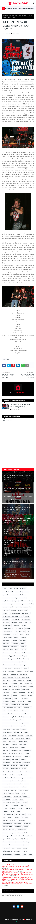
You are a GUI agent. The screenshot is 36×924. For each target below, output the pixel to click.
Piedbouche (27, 756)
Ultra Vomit (6, 842)
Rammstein (15, 771)
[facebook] (14, 906)
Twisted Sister (22, 836)
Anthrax (30, 601)
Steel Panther (14, 805)
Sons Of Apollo (6, 799)
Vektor (4, 845)
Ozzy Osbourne (13, 753)
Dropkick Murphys (26, 653)
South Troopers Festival (9, 802)
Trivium (20, 832)
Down (16, 649)
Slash (17, 793)
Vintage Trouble (13, 845)
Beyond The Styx (22, 610)
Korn (4, 710)
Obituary (23, 747)
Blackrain (26, 616)
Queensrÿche (6, 771)
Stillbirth (5, 808)
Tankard (29, 814)
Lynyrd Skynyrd (14, 720)
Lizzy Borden (14, 717)
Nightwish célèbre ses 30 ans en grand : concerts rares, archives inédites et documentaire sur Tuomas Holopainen (17, 874)
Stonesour (12, 808)
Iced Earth (14, 692)
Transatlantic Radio (21, 829)
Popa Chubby (6, 759)
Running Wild (22, 778)
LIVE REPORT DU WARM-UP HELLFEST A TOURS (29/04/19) (18, 563)
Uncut (12, 842)
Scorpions (5, 787)
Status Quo (5, 805)
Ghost (26, 671)
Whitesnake (17, 851)
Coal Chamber (6, 634)
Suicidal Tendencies (8, 814)
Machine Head (6, 723)
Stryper (18, 811)
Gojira (4, 677)
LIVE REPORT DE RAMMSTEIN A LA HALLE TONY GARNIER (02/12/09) (18, 498)
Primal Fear (14, 765)
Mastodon (14, 726)
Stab (18, 802)
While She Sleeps (7, 851)
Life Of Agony (25, 714)
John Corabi (25, 698)
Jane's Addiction (7, 698)
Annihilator (22, 601)
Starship (24, 802)
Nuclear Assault (14, 747)
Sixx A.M (5, 793)
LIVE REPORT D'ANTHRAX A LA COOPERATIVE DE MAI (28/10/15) (17, 476)
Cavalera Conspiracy (8, 628)
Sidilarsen (13, 790)
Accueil (5, 15)
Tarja (4, 817)
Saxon (26, 784)
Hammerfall (21, 680)
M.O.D (21, 720)
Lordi (20, 717)
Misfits (4, 735)
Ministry (26, 732)
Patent (27, 753)
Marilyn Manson (24, 723)
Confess (15, 634)
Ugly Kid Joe (15, 839)
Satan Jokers (11, 15)
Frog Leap (25, 668)
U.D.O (8, 839)
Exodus (19, 659)
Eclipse (4, 656)
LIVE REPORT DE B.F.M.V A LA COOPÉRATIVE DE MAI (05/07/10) (18, 552)
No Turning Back (23, 744)
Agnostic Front (6, 595)
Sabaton (30, 778)
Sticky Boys (23, 805)
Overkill (5, 753)
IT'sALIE (30, 695)
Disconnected (14, 646)
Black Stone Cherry (17, 616)
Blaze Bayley (6, 619)
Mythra (4, 741)
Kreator (10, 710)
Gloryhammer (23, 674)
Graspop (17, 677)
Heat (21, 683)
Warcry (25, 848)
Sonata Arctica (17, 796)
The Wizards (18, 826)
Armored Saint (29, 604)
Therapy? (25, 826)
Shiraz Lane (6, 790)
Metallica (24, 729)
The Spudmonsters (7, 826)
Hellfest (15, 686)
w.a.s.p (19, 848)
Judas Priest (6, 701)
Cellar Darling (19, 628)
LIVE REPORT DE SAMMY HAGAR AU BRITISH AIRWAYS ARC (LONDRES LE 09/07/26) (19, 9)
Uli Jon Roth (24, 839)
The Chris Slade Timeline (9, 820)
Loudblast (27, 717)
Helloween (23, 686)
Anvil (4, 604)
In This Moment (7, 695)
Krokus (16, 710)
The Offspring (27, 823)
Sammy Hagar (21, 781)
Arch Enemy (20, 604)
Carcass (24, 625)
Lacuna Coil (6, 714)
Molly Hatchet (12, 735)
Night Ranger (6, 744)
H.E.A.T (14, 680)
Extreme (25, 659)
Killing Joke (5, 704)
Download (23, 649)
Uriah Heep (26, 842)
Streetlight (5, 811)
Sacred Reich (6, 781)
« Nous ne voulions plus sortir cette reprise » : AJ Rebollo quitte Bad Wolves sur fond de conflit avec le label (17, 879)
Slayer (23, 793)
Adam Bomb (6, 591)
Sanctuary (5, 784)
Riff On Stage (6, 33)
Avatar (17, 607)
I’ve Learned (6, 692)
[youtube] (22, 906)
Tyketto (30, 836)
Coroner (21, 634)
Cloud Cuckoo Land (20, 631)
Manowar (15, 723)
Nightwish (14, 744)
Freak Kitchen (16, 668)
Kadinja (13, 701)
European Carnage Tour (9, 659)
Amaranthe (22, 598)
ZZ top (30, 854)
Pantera (21, 753)
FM (18, 665)
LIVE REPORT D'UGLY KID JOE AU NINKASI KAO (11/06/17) (17, 530)
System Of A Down (20, 814)
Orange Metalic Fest (16, 750)
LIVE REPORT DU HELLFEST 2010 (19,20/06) (17, 488)
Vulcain (13, 848)
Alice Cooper (6, 598)
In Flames (30, 692)
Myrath (28, 738)
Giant (31, 671)
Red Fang (5, 775)
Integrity (15, 695)
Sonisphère (26, 796)
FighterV (23, 662)
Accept (16, 588)
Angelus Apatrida (7, 601)
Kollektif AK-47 (27, 707)
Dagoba (16, 637)
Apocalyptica (11, 604)
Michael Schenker (7, 732)
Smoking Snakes (7, 796)
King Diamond (25, 704)
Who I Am (25, 851)
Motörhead (5, 738)
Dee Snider (23, 640)
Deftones (22, 643)
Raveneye (28, 771)
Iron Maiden (23, 695)
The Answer (25, 817)
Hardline (29, 680)
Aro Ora (5, 607)
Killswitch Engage (15, 704)
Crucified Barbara (7, 637)
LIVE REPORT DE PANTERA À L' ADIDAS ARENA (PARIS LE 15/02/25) (17, 541)
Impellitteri (22, 692)
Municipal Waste (20, 738)
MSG (12, 738)
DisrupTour (23, 646)
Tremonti (5, 832)
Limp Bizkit (5, 717)
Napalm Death (12, 741)
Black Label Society (15, 613)
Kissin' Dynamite (11, 707)
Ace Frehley (23, 588)
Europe (24, 656)
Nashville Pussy (23, 741)
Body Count (6, 622)
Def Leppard (15, 643)
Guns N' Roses (6, 680)
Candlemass (16, 625)
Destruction (6, 646)
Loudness (5, 720)
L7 (27, 710)
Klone (19, 707)
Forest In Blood (7, 668)
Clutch (28, 631)
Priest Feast (6, 765)
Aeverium (25, 591)
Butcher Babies (7, 625)
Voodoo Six (5, 848)
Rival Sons (23, 775)
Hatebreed (5, 683)
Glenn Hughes (14, 674)
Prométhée (5, 768)
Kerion (29, 701)
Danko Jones (6, 640)
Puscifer (24, 768)
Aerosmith (18, 591)
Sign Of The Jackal (23, 790)
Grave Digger (25, 677)
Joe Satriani (16, 698)
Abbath (4, 588)
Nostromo (5, 747)
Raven (21, 771)
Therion (5, 829)
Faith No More (6, 662)
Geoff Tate (19, 671)
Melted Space (6, 729)
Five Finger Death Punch (9, 665)
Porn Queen (15, 759)
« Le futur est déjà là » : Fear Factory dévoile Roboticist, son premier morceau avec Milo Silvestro (17, 883)
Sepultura (23, 787)
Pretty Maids (26, 762)
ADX (12, 591)
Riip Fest (12, 775)
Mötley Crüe (29, 735)
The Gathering (17, 823)
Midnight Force (18, 732)
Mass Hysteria (6, 726)
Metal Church (15, 729)
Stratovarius (29, 808)
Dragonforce (6, 653)
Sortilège (15, 799)
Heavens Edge (28, 683)
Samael (14, 781)
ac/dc (10, 588)
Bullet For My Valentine (25, 622)
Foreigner (23, 665)
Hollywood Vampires (14, 689)
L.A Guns (22, 710)
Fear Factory (15, 662)
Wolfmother (17, 854)
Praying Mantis (6, 762)
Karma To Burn (21, 701)
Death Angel (15, 640)
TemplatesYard (18, 921)
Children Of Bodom (7, 631)
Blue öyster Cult (26, 619)
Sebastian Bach (14, 787)
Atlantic (11, 607)
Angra (15, 601)
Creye (27, 634)
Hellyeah (30, 686)
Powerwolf (23, 759)
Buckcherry (14, 622)
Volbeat (26, 845)
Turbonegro (6, 836)
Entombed (16, 656)
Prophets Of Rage (15, 768)
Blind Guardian (15, 619)
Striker (12, 811)
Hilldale (5, 689)
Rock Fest (13, 778)
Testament (17, 817)
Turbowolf (13, 836)
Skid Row (11, 793)
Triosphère (12, 832)
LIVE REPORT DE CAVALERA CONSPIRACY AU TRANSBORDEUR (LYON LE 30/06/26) (17, 509)
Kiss (4, 707)
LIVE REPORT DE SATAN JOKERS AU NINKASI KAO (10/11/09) (20, 406)
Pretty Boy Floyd (17, 762)
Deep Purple (6, 643)
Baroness (13, 610)
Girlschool (5, 674)
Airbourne (15, 595)
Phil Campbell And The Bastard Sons (12, 756)
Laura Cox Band (15, 714)
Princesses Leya (24, 765)
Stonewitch (20, 808)
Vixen (20, 845)
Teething (10, 817)
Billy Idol (5, 613)
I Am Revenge (25, 689)
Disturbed (5, 649)
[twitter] (18, 906)
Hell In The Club (7, 686)
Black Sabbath (26, 613)
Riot (18, 775)
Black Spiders (6, 616)
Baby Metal (5, 610)
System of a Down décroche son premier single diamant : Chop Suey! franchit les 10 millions (16, 865)
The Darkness (21, 820)
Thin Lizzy (11, 829)
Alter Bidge (14, 598)
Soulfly (21, 799)
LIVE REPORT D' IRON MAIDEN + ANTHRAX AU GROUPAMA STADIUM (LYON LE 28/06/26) (17, 519)
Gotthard (10, 677)
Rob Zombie (6, 778)
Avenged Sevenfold (26, 607)
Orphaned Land (27, 750)
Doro (11, 649)
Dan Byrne (23, 637)
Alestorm (22, 595)
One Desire (5, 750)
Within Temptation (7, 854)
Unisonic (19, 842)
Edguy (10, 656)
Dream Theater (15, 653)
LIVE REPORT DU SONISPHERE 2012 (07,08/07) (17, 575)
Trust (25, 832)
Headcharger (14, 683)
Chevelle (27, 628)
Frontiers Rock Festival (8, 671)
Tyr (3, 839)
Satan (12, 784)
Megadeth (22, 726)
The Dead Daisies (7, 823)
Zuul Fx (24, 854)
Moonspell (20, 735)
